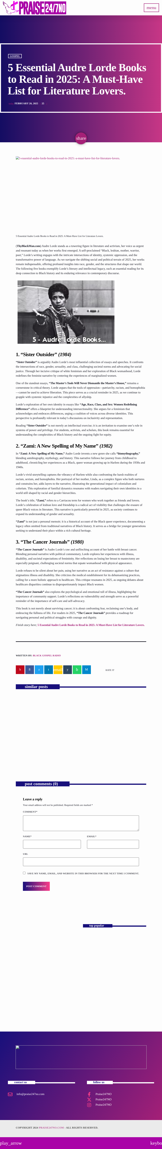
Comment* (30, 811)
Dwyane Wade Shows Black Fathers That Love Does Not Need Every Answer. (45, 750)
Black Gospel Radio (47, 655)
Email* (91, 836)
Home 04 (90, 955)
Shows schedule (93, 1004)
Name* (27, 836)
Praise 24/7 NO (93, 988)
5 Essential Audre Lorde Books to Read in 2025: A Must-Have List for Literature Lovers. (91, 625)
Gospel (15, 56)
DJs (22, 945)
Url (25, 854)
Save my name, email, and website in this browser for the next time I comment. (83, 873)
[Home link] (34, 8)
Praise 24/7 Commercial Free (40, 952)
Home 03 (90, 938)
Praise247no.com (51, 1127)
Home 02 (90, 971)
